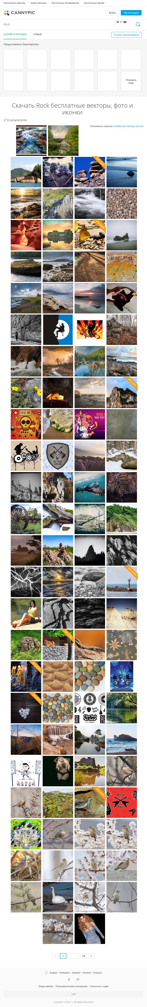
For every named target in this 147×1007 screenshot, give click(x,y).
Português (65, 973)
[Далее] (91, 956)
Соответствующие (15, 34)
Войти (112, 12)
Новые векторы (38, 3)
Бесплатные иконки (94, 3)
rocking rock (119, 126)
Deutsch (87, 973)
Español (76, 973)
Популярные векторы (14, 3)
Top (74, 994)
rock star (131, 126)
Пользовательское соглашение (72, 986)
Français (97, 973)
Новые (38, 34)
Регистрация (131, 12)
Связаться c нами (99, 986)
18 (83, 956)
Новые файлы (46, 986)
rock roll (139, 126)
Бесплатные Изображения (65, 3)
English (53, 973)
